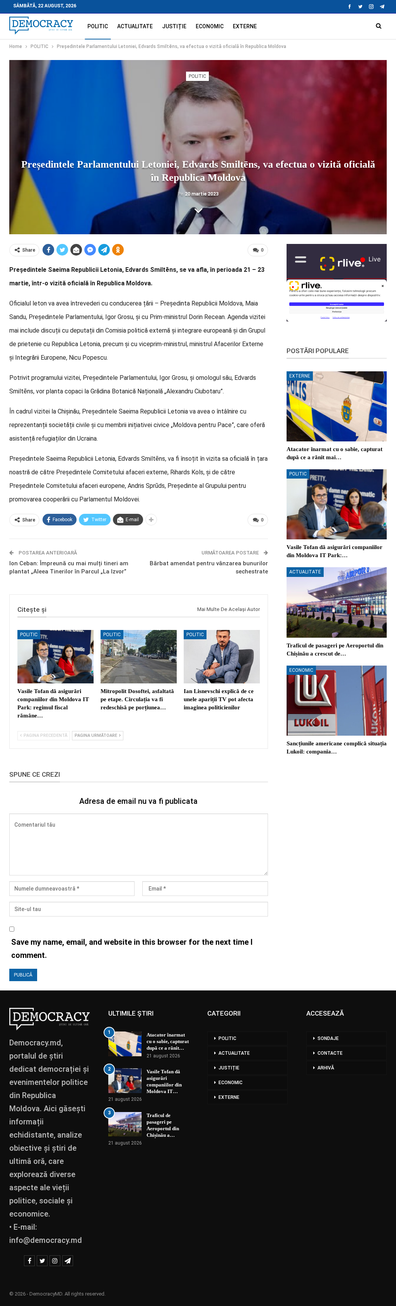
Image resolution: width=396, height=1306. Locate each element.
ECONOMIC (210, 26)
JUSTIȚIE (174, 26)
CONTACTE (330, 1053)
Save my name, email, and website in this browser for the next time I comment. (132, 948)
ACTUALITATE (135, 26)
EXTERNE (245, 26)
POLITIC (97, 26)
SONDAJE (328, 1038)
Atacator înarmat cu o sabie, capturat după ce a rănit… (168, 1041)
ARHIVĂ (325, 1068)
